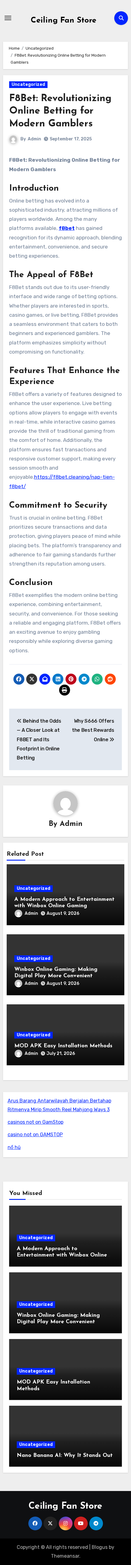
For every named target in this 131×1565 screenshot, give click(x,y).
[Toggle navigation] (8, 18)
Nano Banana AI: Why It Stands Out (65, 1455)
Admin (34, 139)
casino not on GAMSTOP (35, 1134)
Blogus (100, 1547)
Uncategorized (28, 84)
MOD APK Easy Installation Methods (63, 1046)
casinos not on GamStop (35, 1122)
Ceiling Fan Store (63, 20)
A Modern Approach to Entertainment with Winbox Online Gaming (62, 1255)
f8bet (67, 228)
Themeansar (65, 1556)
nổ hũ (14, 1147)
